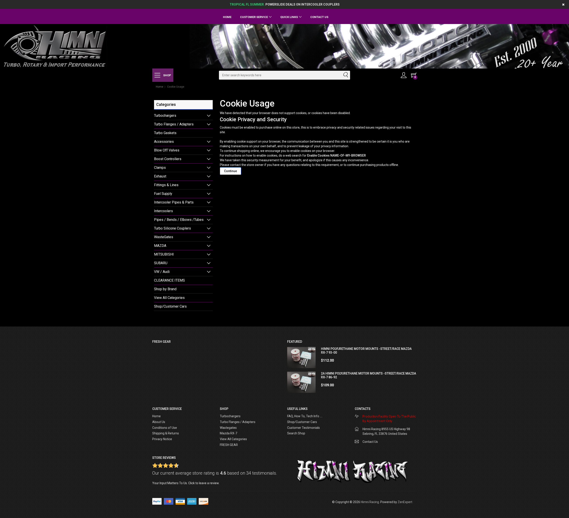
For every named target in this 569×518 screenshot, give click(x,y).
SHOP (166, 75)
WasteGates (163, 237)
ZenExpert (405, 502)
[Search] (345, 75)
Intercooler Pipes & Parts (174, 202)
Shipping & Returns (165, 433)
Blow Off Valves (166, 150)
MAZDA (160, 246)
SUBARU (160, 263)
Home (227, 17)
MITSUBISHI (164, 254)
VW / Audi (162, 272)
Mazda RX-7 (228, 433)
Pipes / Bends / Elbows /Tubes (179, 220)
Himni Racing (370, 502)
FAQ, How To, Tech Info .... (305, 416)
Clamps (160, 167)
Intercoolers (163, 211)
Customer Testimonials (303, 427)
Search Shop (296, 433)
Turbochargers (165, 115)
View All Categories (169, 298)
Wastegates (228, 427)
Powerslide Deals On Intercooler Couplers (285, 4)
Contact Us (319, 17)
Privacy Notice (162, 439)
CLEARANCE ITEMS (169, 280)
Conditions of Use (164, 427)
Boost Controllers (167, 159)
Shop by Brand (165, 289)
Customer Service (254, 17)
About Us (158, 422)
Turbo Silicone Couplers (172, 228)
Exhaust (160, 176)
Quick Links (289, 17)
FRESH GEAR (229, 445)
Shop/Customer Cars (170, 306)
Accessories (164, 141)
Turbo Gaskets (165, 133)
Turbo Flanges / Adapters (174, 124)
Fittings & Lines (166, 185)
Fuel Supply (163, 193)
